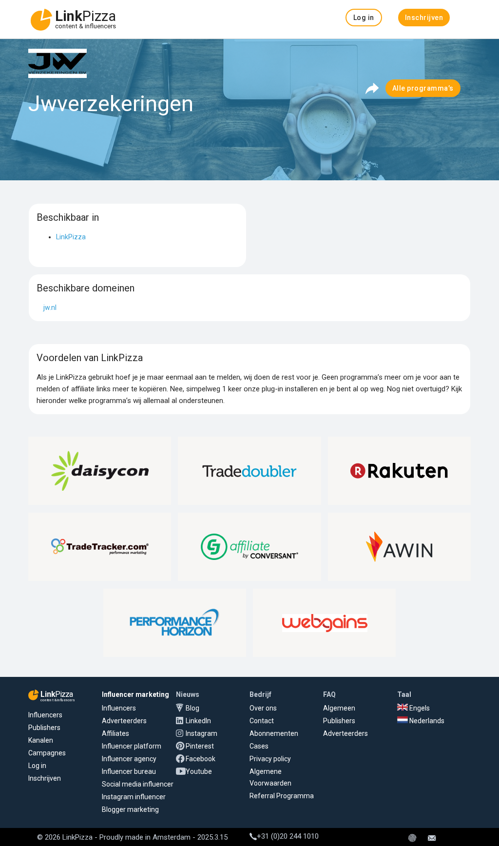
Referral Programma (282, 796)
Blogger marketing (130, 809)
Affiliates (115, 733)
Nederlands (426, 721)
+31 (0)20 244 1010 (288, 836)
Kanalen (40, 740)
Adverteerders (124, 721)
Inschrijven (44, 778)
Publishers (44, 727)
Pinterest (200, 746)
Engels (419, 708)
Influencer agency (129, 759)
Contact (262, 721)
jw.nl (50, 307)
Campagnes (47, 753)
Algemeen (339, 708)
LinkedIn (198, 721)
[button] (363, 17)
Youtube (199, 771)
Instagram (201, 733)
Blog (192, 708)
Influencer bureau (129, 771)
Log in (37, 765)
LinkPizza (71, 237)
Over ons (263, 708)
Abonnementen (274, 733)
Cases (259, 746)
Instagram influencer (134, 797)
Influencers (45, 715)
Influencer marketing (135, 694)
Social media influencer (137, 784)
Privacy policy (270, 759)
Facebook (200, 759)
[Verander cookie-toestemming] (412, 838)
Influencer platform (131, 746)
